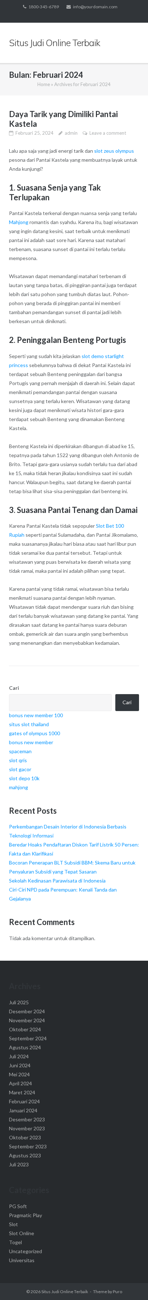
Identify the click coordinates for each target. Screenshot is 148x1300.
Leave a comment (107, 133)
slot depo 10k (24, 778)
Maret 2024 (22, 1092)
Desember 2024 (27, 1011)
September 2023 (28, 1146)
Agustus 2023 (25, 1155)
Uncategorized (25, 1251)
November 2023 (27, 1128)
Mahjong (18, 222)
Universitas (21, 1260)
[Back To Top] (130, 1282)
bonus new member (31, 742)
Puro (117, 1291)
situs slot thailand (29, 724)
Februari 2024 (24, 1101)
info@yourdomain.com (95, 6)
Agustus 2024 (25, 1047)
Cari (14, 688)
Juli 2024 (19, 1056)
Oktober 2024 (25, 1029)
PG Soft (18, 1206)
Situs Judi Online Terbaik (64, 1291)
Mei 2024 (19, 1074)
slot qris (18, 760)
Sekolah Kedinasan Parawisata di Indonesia (57, 880)
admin (71, 133)
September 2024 (28, 1038)
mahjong (18, 787)
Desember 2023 (27, 1119)
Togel (15, 1242)
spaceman (20, 751)
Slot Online (21, 1233)
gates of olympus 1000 (34, 733)
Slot (13, 1224)
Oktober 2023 (25, 1137)
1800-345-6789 (43, 6)
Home (43, 84)
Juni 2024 (20, 1065)
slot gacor (20, 769)
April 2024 (20, 1083)
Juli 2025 (19, 1002)
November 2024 (27, 1020)
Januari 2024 (23, 1110)
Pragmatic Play (25, 1215)
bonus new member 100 (36, 715)
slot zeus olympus (114, 151)
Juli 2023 (19, 1164)
